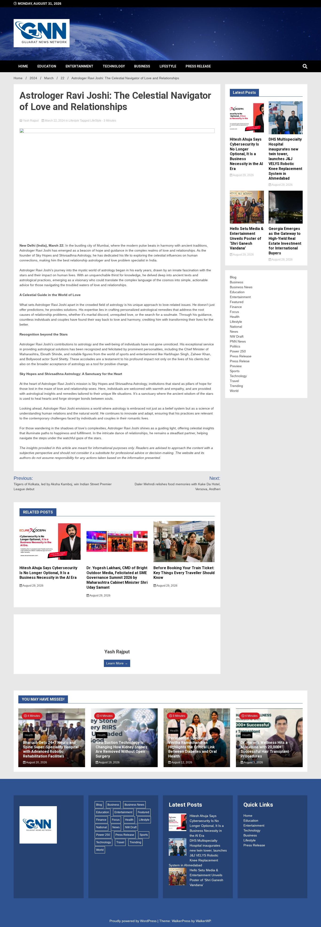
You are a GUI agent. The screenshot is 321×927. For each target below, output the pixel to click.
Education (46, 66)
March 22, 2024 (55, 120)
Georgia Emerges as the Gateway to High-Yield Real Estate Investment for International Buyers (285, 240)
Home (23, 66)
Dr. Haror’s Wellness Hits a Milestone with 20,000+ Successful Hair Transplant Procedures (265, 749)
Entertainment (79, 66)
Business (142, 66)
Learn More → (117, 663)
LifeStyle (95, 120)
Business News (241, 287)
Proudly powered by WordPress (133, 921)
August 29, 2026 (32, 585)
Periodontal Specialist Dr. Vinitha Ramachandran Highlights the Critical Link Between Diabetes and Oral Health (192, 747)
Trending (236, 386)
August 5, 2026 (253, 762)
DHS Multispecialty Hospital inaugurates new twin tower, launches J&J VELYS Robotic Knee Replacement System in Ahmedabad (285, 159)
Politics (235, 346)
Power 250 (238, 351)
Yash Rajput (30, 120)
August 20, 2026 (36, 762)
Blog (233, 277)
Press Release (198, 66)
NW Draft (236, 336)
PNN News (238, 341)
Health (234, 317)
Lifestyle (168, 66)
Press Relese (240, 361)
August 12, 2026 (181, 762)
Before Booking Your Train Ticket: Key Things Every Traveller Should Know (184, 573)
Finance (236, 307)
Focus (234, 312)
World (234, 391)
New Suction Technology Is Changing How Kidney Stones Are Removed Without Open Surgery (121, 749)
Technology (114, 66)
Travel (234, 381)
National (236, 326)
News (234, 331)
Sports (234, 371)
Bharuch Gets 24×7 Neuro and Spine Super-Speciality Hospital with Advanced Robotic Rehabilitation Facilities (50, 749)
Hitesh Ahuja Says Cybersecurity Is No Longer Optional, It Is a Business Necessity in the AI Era (48, 573)
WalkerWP (203, 921)
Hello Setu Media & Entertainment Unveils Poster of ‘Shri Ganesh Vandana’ (246, 238)
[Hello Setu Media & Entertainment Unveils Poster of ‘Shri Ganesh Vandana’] (177, 877)
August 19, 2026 (109, 762)
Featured (236, 302)
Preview (236, 366)
